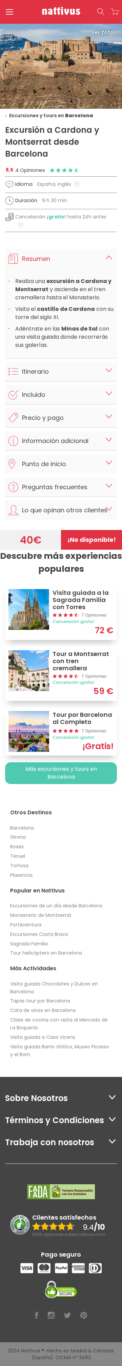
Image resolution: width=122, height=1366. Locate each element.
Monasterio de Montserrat (41, 915)
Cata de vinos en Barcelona (43, 1010)
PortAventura (25, 924)
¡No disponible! (91, 539)
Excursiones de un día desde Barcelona (56, 905)
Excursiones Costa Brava (39, 934)
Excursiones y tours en (51, 115)
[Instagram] (51, 1315)
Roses (17, 846)
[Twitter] (67, 1315)
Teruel (17, 856)
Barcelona (22, 827)
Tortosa (19, 865)
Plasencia (21, 875)
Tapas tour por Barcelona (40, 1000)
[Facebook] (37, 1315)
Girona (18, 837)
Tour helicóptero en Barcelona (46, 953)
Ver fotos (104, 32)
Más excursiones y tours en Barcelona (61, 773)
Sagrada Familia (29, 943)
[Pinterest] (83, 1315)
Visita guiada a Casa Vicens (42, 1037)
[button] (100, 12)
